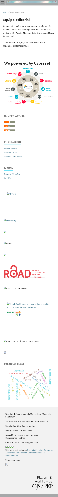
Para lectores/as (10, 148)
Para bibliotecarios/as (13, 156)
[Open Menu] (2, 2)
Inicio (5, 12)
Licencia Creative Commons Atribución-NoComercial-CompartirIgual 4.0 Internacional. (28, 453)
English (7, 178)
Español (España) (12, 174)
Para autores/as (10, 152)
